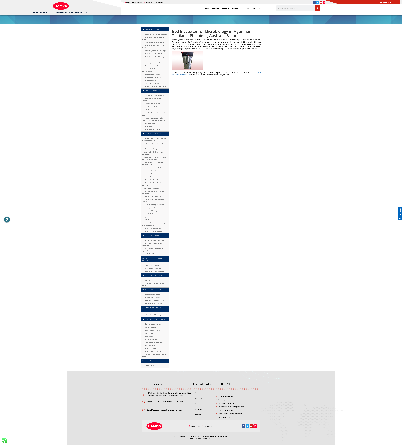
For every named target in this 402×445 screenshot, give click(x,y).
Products (225, 9)
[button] (7, 219)
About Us (215, 9)
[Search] (317, 8)
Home (207, 9)
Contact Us (256, 9)
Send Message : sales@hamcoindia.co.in (164, 410)
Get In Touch (400, 213)
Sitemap (246, 9)
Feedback (235, 9)
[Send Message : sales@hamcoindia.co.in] (143, 410)
